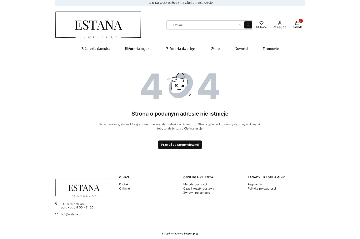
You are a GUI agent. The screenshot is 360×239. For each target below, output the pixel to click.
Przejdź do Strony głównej (180, 144)
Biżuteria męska (138, 49)
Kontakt (124, 184)
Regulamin (255, 184)
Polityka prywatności (262, 188)
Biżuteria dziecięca (181, 49)
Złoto (215, 49)
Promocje (271, 49)
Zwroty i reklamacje (196, 192)
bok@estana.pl (71, 214)
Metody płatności (195, 184)
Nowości (241, 49)
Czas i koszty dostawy (198, 188)
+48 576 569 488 (73, 204)
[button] (248, 24)
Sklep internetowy (178, 233)
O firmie (124, 188)
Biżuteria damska (95, 49)
